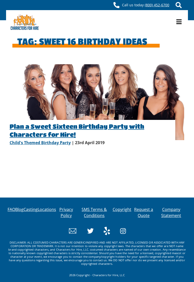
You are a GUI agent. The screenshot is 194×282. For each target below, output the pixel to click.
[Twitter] (86, 230)
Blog (19, 209)
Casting (30, 209)
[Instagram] (118, 230)
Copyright (122, 209)
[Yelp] (102, 230)
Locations (47, 209)
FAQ (11, 209)
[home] (24, 22)
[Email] (72, 230)
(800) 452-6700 (157, 5)
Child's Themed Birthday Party (40, 142)
